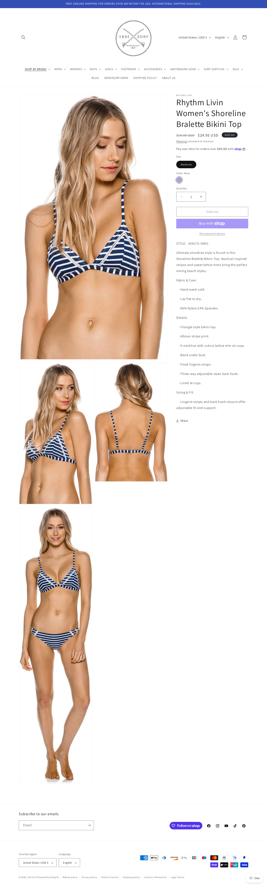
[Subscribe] (89, 825)
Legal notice (177, 877)
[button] (23, 37)
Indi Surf (32, 877)
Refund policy (70, 877)
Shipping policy (131, 877)
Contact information (155, 877)
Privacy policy (89, 877)
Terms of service (110, 877)
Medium (188, 165)
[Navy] (179, 180)
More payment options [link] (212, 233)
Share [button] (184, 421)
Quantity (181, 188)
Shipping (181, 141)
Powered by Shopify (48, 877)
